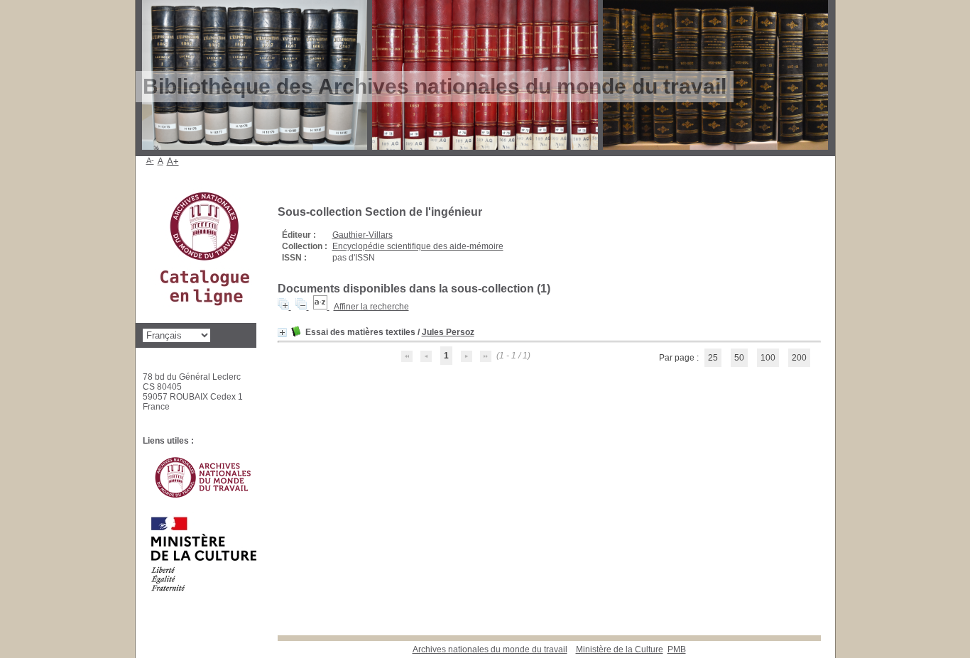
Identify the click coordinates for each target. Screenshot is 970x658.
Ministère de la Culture (619, 649)
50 (739, 358)
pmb (676, 649)
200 (799, 358)
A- (150, 160)
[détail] (282, 332)
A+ (173, 161)
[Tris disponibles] (321, 307)
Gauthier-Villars (362, 235)
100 (768, 358)
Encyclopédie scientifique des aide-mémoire (417, 246)
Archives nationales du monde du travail (490, 649)
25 (713, 358)
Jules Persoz (448, 332)
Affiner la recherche (371, 307)
